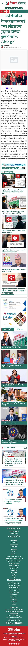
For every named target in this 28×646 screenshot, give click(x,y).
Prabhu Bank (4, 344)
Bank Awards (14, 572)
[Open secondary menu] (2, 3)
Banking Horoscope (14, 567)
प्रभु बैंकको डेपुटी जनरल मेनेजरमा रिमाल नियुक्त (11, 347)
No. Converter (14, 598)
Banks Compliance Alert (14, 562)
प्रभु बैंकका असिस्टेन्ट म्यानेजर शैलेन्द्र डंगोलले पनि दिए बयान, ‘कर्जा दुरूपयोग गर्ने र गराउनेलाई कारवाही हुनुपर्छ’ (13, 290)
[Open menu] (26, 11)
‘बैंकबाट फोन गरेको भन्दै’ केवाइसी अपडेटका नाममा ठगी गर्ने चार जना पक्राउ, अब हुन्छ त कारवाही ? (13, 442)
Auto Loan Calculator (14, 591)
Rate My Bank (14, 571)
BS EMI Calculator (14, 594)
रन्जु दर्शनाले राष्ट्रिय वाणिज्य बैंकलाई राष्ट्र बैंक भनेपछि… (13, 385)
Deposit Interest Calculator (14, 582)
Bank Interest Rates (14, 565)
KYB (21, 8)
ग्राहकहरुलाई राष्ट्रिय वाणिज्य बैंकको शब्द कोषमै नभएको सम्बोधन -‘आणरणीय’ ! (14, 270)
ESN (19, 640)
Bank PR (14, 576)
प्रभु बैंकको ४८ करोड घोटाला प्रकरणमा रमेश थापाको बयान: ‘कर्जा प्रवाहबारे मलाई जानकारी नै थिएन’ (13, 212)
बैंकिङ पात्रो (8, 8)
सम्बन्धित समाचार (8, 172)
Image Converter (14, 596)
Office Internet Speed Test (14, 584)
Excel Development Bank (6, 420)
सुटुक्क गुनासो (15, 8)
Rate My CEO (14, 574)
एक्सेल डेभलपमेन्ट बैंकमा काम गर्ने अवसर (10, 423)
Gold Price (14, 603)
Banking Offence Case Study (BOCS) (14, 558)
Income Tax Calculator (14, 587)
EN (5, 11)
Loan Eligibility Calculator (14, 586)
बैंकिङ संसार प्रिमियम (9, 447)
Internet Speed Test (14, 593)
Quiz (14, 578)
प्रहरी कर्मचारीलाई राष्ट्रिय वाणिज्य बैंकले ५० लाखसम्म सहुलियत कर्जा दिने (12, 366)
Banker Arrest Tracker (14, 564)
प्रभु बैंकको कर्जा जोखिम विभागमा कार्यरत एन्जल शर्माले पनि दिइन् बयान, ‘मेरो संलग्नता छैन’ (13, 251)
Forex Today (14, 601)
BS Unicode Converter (14, 589)
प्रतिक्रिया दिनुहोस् (8, 293)
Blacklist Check (14, 569)
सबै (26, 448)
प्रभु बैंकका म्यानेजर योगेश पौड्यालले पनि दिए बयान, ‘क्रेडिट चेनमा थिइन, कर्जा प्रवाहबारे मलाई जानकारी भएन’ (13, 192)
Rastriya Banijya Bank (5, 362)
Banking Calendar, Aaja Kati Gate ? (14, 557)
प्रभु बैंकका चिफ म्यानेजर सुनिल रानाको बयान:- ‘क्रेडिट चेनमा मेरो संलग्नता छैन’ (13, 232)
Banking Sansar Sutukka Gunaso (14, 560)
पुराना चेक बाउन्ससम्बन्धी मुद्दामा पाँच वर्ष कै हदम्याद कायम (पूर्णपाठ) (13, 404)
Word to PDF (14, 599)
